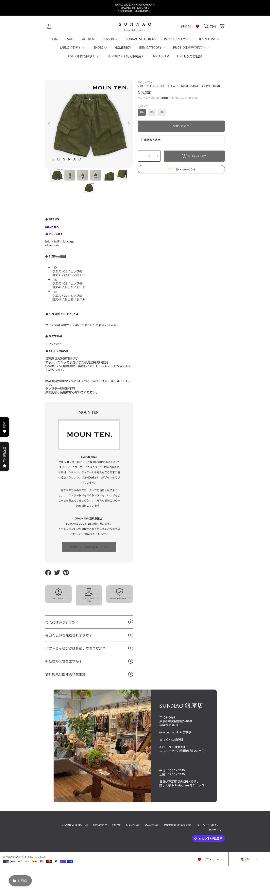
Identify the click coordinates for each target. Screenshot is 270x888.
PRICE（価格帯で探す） (190, 47)
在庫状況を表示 (150, 140)
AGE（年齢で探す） (82, 56)
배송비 (165, 98)
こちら (186, 732)
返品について (152, 825)
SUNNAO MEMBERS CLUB (75, 825)
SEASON (109, 38)
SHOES (98, 47)
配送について (133, 825)
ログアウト (215, 830)
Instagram (182, 785)
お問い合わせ (100, 825)
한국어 (186, 26)
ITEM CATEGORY (150, 47)
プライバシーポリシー (209, 825)
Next (129, 124)
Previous (49, 124)
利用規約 (116, 825)
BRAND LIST (207, 38)
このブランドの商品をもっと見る (89, 547)
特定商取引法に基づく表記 (178, 825)
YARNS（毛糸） (71, 47)
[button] (211, 26)
